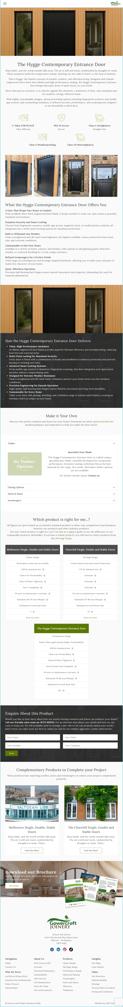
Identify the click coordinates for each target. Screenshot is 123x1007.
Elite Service (40, 978)
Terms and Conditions (102, 991)
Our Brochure (98, 976)
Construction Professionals (18, 980)
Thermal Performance (44, 971)
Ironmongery (14, 500)
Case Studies (98, 967)
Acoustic (38, 967)
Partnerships (11, 988)
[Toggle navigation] (4, 4)
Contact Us (10, 967)
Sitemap (96, 984)
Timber (11, 443)
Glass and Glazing (71, 974)
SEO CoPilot (112, 1003)
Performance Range (72, 971)
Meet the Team (41, 986)
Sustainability (40, 974)
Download (14, 885)
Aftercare (67, 986)
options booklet (101, 421)
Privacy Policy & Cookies (103, 988)
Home (8, 963)
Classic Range (69, 963)
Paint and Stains (70, 982)
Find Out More (32, 850)
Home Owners (12, 984)
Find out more (33, 617)
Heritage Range (63, 538)
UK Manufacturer (42, 982)
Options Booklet (99, 980)
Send (11, 753)
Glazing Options (16, 487)
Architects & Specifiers (16, 976)
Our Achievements (43, 990)
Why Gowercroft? (42, 963)
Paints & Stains (15, 493)
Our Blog (96, 963)
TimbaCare (68, 990)
